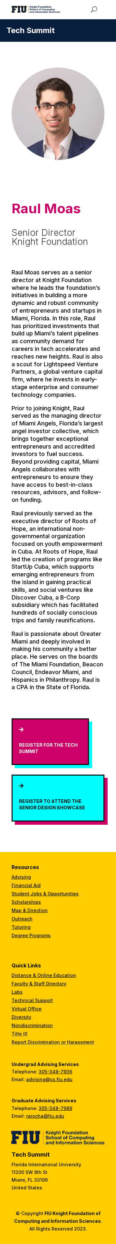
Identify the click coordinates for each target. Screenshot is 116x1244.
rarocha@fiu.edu (45, 1116)
